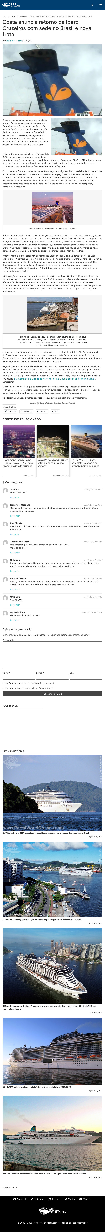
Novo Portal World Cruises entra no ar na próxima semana (52, 462)
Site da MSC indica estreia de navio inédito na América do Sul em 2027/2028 (37, 1087)
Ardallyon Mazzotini (20, 541)
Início (5, 16)
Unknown (15, 560)
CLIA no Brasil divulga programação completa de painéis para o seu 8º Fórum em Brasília (42, 919)
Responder (15, 497)
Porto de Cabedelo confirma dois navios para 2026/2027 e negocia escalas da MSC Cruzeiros (44, 1174)
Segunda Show (17, 612)
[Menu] (100, 5)
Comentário (9, 640)
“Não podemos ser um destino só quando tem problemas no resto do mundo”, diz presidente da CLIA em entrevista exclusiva (49, 1007)
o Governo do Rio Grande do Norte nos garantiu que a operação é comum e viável (54, 378)
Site (72, 673)
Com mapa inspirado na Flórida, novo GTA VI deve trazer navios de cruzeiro (18, 462)
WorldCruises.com (14, 41)
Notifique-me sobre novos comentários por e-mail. (29, 683)
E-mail (40, 673)
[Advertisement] (52, 728)
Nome (6, 673)
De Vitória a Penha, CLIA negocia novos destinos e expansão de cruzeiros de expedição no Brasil (46, 833)
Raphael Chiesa (18, 578)
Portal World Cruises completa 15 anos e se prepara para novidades (85, 462)
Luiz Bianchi (16, 523)
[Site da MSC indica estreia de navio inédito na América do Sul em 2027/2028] (52, 1051)
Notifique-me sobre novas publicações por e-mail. (29, 688)
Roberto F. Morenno (20, 505)
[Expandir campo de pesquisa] (92, 5)
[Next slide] (98, 450)
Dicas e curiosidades (18, 16)
